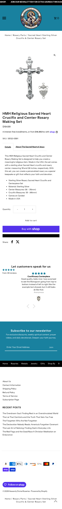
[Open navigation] (10, 18)
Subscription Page (11, 399)
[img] (9, 269)
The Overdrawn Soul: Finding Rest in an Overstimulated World (30, 413)
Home (8, 35)
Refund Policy (9, 392)
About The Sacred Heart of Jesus (30, 147)
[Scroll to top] (55, 501)
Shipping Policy (9, 389)
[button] (29, 306)
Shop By (51, 363)
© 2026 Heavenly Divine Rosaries (16, 491)
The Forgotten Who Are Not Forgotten (20, 421)
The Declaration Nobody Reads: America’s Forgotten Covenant (30, 424)
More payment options (31, 235)
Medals (24, 363)
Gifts (42, 363)
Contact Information (12, 385)
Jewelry (34, 363)
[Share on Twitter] (17, 242)
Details (8, 147)
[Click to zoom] (54, 55)
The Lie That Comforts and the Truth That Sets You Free (28, 417)
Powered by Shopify (39, 491)
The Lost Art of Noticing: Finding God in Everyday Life (27, 428)
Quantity (7, 209)
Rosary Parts (19, 35)
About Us (7, 381)
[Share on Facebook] (12, 242)
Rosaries (14, 363)
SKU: (5, 138)
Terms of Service (10, 396)
